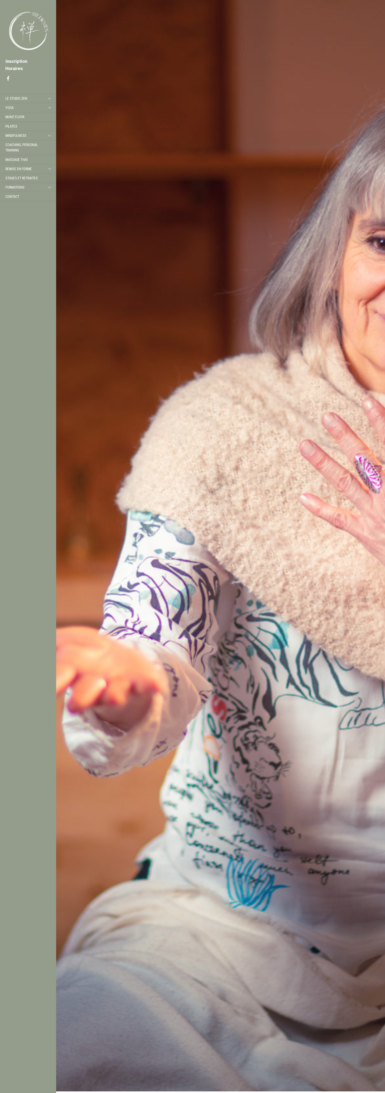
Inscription (16, 61)
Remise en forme (18, 169)
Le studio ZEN (16, 98)
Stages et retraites (21, 178)
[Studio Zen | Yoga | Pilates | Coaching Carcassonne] (28, 52)
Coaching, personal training (21, 147)
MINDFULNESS (15, 135)
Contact (12, 196)
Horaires (14, 68)
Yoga (9, 108)
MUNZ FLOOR (14, 117)
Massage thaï (16, 159)
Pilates (11, 126)
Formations (14, 187)
